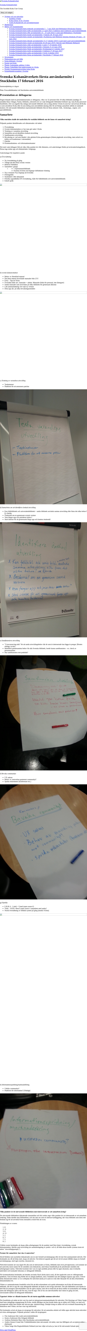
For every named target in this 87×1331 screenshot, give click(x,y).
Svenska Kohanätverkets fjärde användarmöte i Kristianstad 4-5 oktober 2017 (36, 49)
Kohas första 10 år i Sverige (19, 21)
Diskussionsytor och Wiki (14, 59)
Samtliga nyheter (15, 19)
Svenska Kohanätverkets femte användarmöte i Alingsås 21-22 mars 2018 (35, 47)
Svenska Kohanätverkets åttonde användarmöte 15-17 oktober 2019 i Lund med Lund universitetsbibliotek (47, 41)
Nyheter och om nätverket (14, 17)
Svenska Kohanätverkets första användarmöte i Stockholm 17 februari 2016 (36, 55)
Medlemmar (9, 25)
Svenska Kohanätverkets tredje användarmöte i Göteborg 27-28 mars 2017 (35, 51)
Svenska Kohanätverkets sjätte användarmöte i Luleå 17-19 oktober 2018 (35, 45)
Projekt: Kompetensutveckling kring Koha (20, 69)
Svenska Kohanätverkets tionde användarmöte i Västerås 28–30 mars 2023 (36, 35)
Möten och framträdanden (14, 27)
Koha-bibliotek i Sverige (13, 61)
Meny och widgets (7, 12)
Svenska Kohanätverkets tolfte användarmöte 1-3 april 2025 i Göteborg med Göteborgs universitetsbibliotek (47, 31)
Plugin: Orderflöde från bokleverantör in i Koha (22, 67)
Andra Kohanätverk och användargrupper (24, 23)
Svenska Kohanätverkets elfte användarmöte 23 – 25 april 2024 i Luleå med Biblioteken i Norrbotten (45, 33)
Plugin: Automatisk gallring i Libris (17, 65)
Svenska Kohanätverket (8, 5)
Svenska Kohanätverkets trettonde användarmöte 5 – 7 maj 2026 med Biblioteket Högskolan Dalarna (45, 29)
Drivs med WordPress (8, 1330)
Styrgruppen (9, 57)
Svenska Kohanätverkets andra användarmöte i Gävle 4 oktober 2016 (34, 53)
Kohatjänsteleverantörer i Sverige (16, 71)
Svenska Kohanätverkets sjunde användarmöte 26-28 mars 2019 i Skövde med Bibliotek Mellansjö (44, 43)
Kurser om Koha (11, 63)
